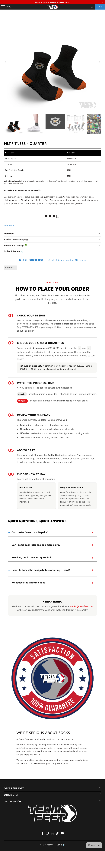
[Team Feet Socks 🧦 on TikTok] (57, 833)
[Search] (92, 7)
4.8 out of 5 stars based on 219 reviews (66, 260)
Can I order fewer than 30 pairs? (30, 532)
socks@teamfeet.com (81, 606)
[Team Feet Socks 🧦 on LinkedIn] (52, 833)
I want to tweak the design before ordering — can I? (40, 570)
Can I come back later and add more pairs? (35, 545)
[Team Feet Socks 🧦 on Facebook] (43, 833)
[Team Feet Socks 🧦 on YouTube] (62, 833)
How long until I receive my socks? (31, 557)
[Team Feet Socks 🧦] (52, 7)
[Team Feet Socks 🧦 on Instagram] (47, 833)
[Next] (99, 62)
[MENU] (1, 7)
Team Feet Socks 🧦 (56, 845)
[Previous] (6, 62)
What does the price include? (28, 582)
